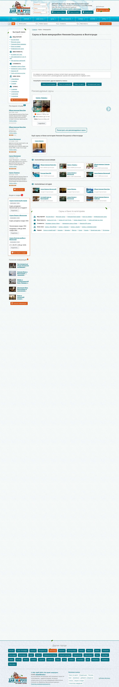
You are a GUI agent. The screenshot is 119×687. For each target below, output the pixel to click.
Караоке (60, 230)
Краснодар (12, 655)
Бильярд (67, 230)
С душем (13, 83)
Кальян (86, 230)
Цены (51, 19)
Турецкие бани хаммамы (18, 44)
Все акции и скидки (20, 253)
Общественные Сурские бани (102, 165)
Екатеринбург (72, 650)
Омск (97, 655)
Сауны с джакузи (64, 227)
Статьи (71, 680)
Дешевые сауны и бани (18, 66)
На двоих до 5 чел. (16, 54)
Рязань (26, 659)
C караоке (14, 89)
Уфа (88, 659)
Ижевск (81, 650)
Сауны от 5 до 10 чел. (65, 220)
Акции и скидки (79, 680)
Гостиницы (106, 230)
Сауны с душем (75, 227)
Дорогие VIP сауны (85, 223)
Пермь (11, 659)
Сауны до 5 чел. (52, 220)
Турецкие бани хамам (73, 216)
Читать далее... (13, 121)
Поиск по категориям (48, 84)
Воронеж (61, 650)
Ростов (18, 659)
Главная (34, 29)
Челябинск (105, 659)
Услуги (91, 19)
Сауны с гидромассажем (89, 227)
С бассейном (15, 79)
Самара (33, 659)
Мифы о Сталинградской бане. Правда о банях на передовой (23, 283)
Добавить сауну (104, 10)
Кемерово (106, 650)
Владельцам (88, 12)
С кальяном (14, 96)
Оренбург (105, 655)
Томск (58, 659)
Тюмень (71, 659)
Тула (64, 659)
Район (13, 19)
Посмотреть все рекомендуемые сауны (71, 130)
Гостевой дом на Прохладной (45, 197)
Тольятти (50, 659)
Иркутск (89, 650)
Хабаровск (95, 659)
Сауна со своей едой (49, 230)
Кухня (80, 230)
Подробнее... (14, 210)
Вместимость (64, 19)
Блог (70, 678)
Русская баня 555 (45, 173)
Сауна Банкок (39, 141)
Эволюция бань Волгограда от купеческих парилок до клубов (22, 291)
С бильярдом (15, 91)
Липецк (38, 655)
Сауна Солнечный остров (18, 200)
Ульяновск (80, 659)
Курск (31, 655)
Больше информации (20, 303)
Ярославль (12, 664)
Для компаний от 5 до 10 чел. (17, 57)
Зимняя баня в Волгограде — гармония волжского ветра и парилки (23, 275)
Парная (25, 19)
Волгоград (53, 650)
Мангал (74, 230)
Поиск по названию (65, 84)
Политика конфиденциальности (40, 684)
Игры (102, 19)
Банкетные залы (96, 230)
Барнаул (33, 650)
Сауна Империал (15, 139)
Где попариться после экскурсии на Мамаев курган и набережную (23, 267)
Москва (11, 650)
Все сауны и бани (59, 12)
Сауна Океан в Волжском (18, 215)
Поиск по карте (74, 12)
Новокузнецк (77, 655)
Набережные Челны (50, 655)
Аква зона (38, 19)
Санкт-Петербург (22, 650)
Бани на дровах (15, 46)
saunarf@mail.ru (40, 674)
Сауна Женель (71, 189)
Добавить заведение (87, 678)
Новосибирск (88, 655)
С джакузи (14, 81)
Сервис (79, 19)
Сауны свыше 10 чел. (80, 220)
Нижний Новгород (64, 655)
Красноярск (22, 655)
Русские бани (15, 39)
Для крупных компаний (18, 60)
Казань (97, 650)
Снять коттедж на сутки (18, 73)
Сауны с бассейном (50, 227)
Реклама (90, 675)
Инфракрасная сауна (17, 48)
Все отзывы (19, 189)
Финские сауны (15, 42)
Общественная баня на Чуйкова (101, 197)
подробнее (41, 123)
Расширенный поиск (20, 100)
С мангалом (14, 94)
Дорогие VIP (14, 71)
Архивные (76, 678)
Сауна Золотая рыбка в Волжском (17, 238)
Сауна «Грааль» (14, 173)
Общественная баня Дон (17, 110)
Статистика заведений (75, 683)
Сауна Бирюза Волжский (102, 173)
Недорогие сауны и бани (18, 68)
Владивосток (42, 650)
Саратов (41, 659)
